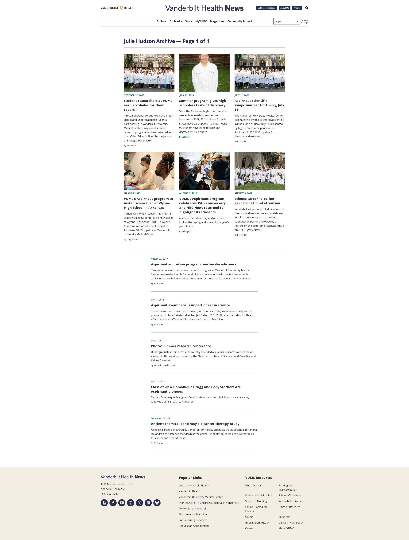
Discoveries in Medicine (193, 514)
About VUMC (286, 528)
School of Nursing (256, 501)
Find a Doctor (253, 485)
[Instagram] (130, 502)
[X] (139, 502)
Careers (250, 528)
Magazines (217, 21)
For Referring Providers (193, 520)
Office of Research (289, 507)
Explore (161, 21)
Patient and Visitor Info (259, 495)
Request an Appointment (194, 526)
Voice (188, 21)
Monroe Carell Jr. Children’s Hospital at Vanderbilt (209, 503)
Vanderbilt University (291, 501)
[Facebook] (113, 502)
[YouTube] (121, 502)
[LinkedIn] (148, 502)
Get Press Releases (266, 8)
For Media (176, 21)
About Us (284, 8)
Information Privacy (257, 522)
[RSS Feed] (104, 502)
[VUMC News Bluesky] (157, 502)
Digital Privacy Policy (290, 522)
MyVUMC (201, 21)
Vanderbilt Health (189, 491)
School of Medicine (289, 495)
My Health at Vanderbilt (193, 508)
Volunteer (284, 517)
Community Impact (239, 21)
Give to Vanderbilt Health (194, 485)
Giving (249, 517)
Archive (297, 8)
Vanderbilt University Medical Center (201, 497)
